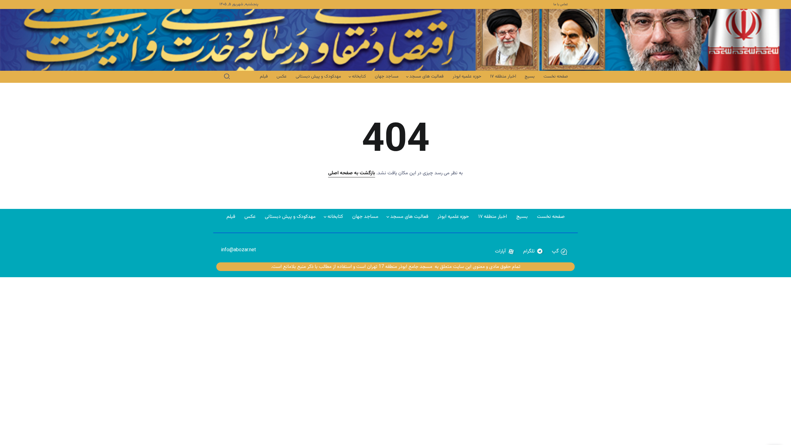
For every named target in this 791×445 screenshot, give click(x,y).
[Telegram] (533, 251)
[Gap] (559, 251)
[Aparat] (504, 251)
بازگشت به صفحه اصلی (351, 173)
